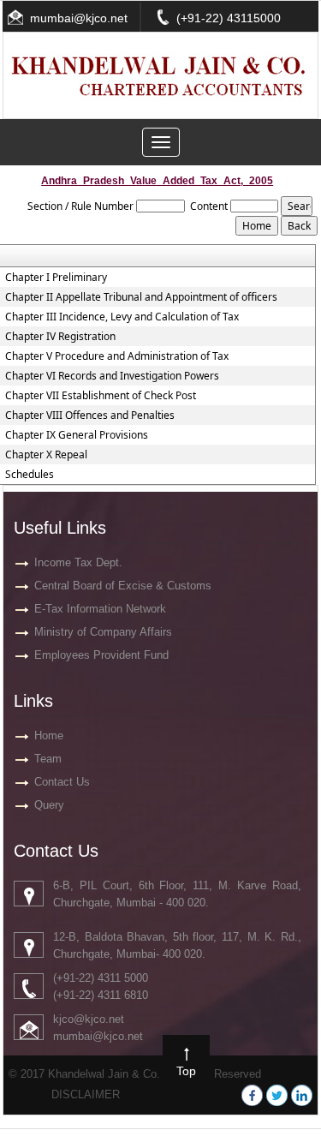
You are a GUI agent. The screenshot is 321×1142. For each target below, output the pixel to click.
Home (48, 735)
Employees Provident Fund (101, 655)
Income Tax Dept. (78, 562)
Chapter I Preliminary (56, 277)
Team (48, 758)
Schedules (29, 474)
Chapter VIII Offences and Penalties (90, 415)
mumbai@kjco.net (79, 18)
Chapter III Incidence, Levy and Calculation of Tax (122, 317)
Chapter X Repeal (46, 455)
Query (49, 804)
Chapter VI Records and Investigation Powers (112, 376)
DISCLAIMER (85, 1094)
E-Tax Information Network (100, 608)
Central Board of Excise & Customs (122, 585)
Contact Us (62, 781)
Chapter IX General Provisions (76, 435)
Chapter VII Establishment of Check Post (100, 396)
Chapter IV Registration (60, 337)
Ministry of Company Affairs (103, 631)
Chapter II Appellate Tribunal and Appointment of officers (141, 297)
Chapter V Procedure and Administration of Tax (117, 356)
